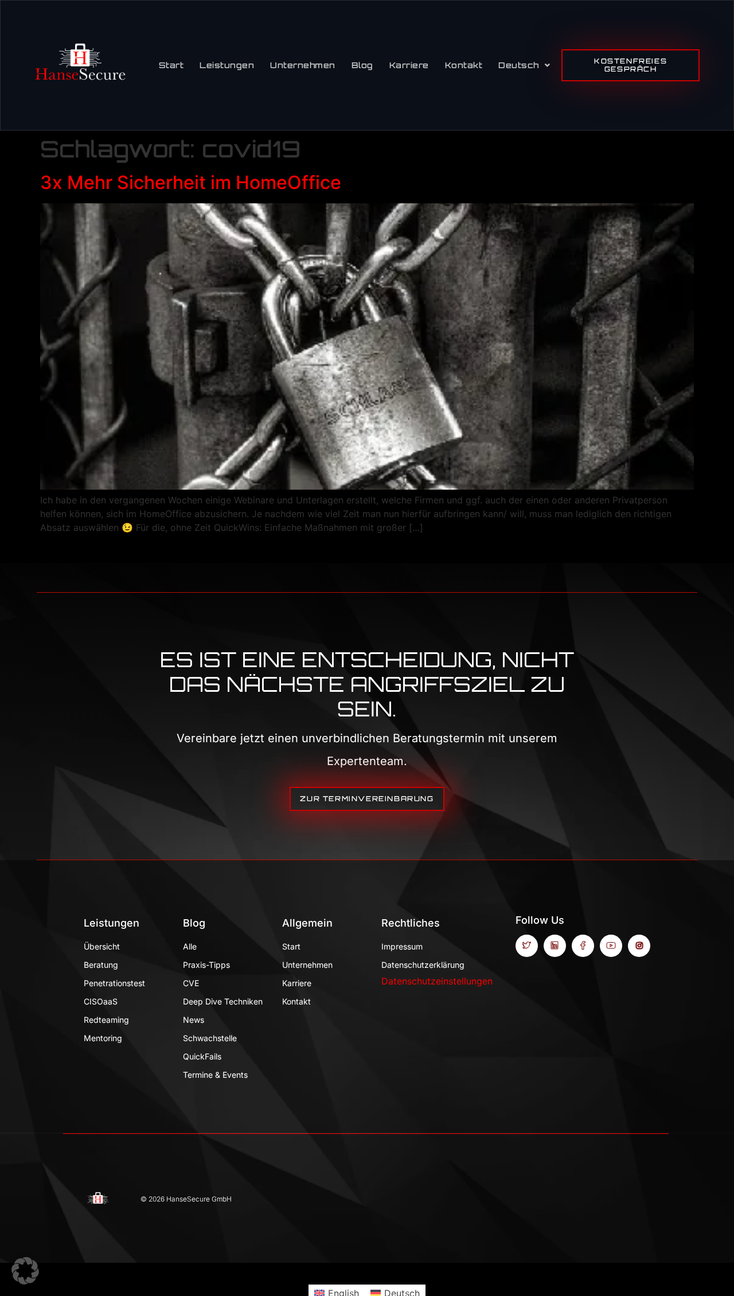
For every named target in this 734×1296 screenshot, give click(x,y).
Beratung (101, 965)
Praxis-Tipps (206, 965)
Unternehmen (302, 65)
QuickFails (202, 1056)
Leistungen (227, 65)
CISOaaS (101, 1001)
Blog (362, 65)
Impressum (402, 946)
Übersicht (102, 946)
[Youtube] (611, 946)
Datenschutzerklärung (422, 965)
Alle (190, 946)
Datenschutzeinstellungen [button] (437, 981)
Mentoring (103, 1038)
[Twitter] (527, 946)
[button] (25, 1271)
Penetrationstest (114, 983)
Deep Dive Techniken (223, 1001)
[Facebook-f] (583, 946)
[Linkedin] (555, 946)
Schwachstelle (210, 1038)
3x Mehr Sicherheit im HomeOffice (190, 182)
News (193, 1020)
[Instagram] (639, 946)
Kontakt (464, 65)
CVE (191, 983)
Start (171, 65)
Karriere (409, 65)
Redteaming (106, 1020)
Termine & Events (215, 1075)
